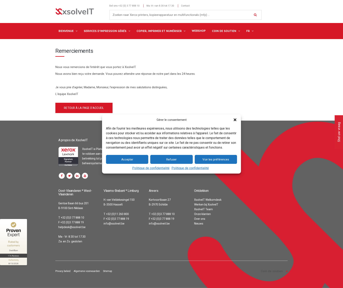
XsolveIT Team (203, 209)
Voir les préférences (215, 159)
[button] (235, 120)
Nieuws (198, 223)
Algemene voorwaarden (87, 271)
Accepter (127, 159)
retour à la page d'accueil (84, 107)
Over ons (199, 218)
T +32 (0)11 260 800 (116, 214)
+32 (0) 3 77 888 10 (129, 5)
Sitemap (107, 271)
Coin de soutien (272, 271)
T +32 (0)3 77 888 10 (71, 217)
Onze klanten (202, 214)
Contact (185, 5)
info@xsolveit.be (114, 223)
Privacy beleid (62, 271)
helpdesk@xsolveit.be (72, 227)
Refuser (171, 159)
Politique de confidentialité (151, 168)
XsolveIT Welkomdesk (208, 199)
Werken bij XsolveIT (206, 204)
